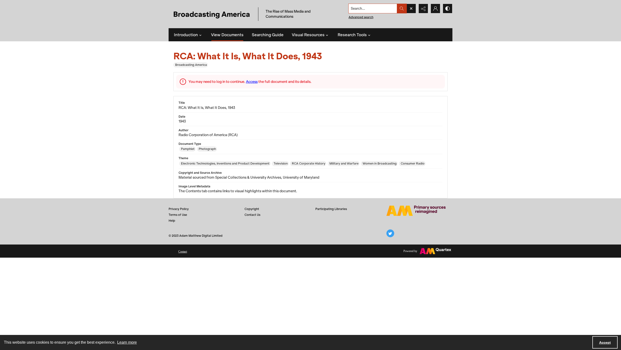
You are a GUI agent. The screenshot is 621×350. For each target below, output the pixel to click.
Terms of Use (178, 215)
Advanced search (361, 17)
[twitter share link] (390, 233)
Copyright (252, 209)
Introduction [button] (186, 34)
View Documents (227, 34)
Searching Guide (268, 34)
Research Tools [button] (352, 34)
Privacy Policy (179, 209)
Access (252, 81)
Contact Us (252, 215)
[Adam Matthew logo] (416, 211)
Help (172, 220)
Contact (182, 251)
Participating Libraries (331, 209)
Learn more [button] (127, 342)
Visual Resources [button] (308, 34)
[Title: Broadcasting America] (212, 14)
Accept (605, 342)
